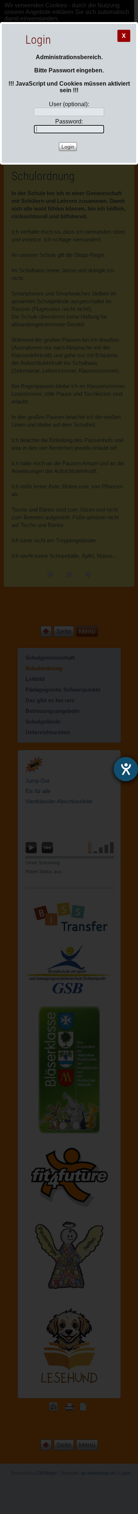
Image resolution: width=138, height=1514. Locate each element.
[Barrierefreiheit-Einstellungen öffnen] (126, 769)
